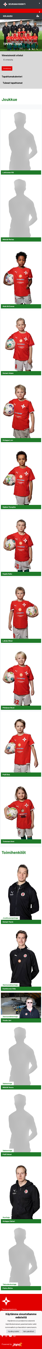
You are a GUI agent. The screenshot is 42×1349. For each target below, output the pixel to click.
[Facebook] (3, 1336)
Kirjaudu (8, 16)
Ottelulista (7, 68)
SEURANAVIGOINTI (24, 3)
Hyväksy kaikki (13, 1331)
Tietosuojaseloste (9, 1309)
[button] (3, 35)
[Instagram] (15, 1336)
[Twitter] (7, 1336)
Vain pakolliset (28, 1331)
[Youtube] (11, 1336)
